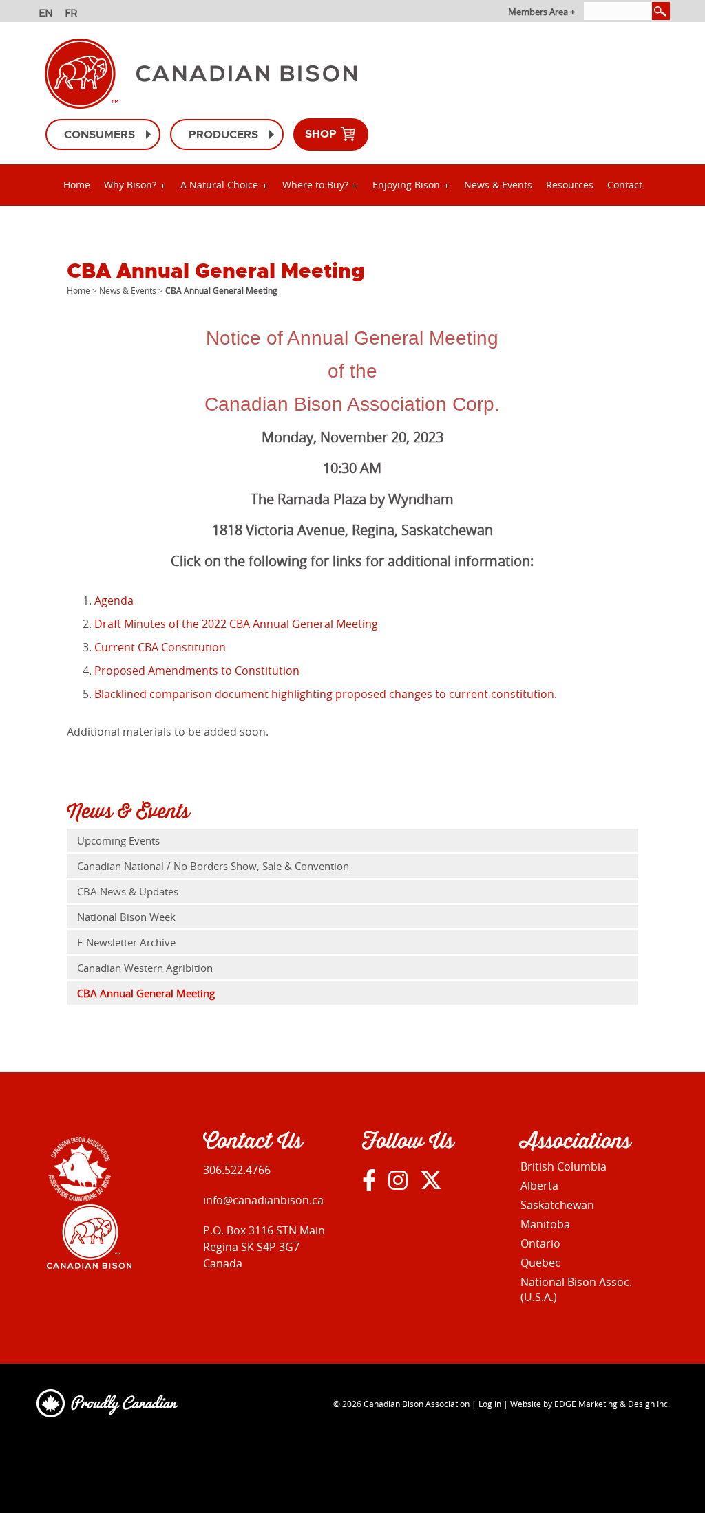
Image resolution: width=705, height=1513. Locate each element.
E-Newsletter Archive (126, 942)
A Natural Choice (219, 184)
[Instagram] (398, 1180)
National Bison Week (126, 917)
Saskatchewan (557, 1204)
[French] (73, 14)
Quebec (540, 1262)
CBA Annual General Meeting (146, 993)
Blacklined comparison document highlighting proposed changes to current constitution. (325, 693)
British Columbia (563, 1166)
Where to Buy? (315, 184)
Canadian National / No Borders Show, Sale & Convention (213, 866)
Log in (489, 1403)
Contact (624, 184)
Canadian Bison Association (417, 1403)
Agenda (114, 600)
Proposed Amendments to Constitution (196, 670)
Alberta (539, 1185)
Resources (569, 184)
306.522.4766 (237, 1169)
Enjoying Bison (406, 184)
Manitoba (545, 1224)
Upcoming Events (118, 840)
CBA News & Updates (127, 891)
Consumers (99, 134)
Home (76, 184)
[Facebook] (369, 1180)
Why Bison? (130, 184)
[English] (47, 14)
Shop (322, 134)
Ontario (540, 1243)
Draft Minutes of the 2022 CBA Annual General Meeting (236, 623)
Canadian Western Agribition (145, 968)
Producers (223, 134)
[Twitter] (431, 1180)
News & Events (498, 184)
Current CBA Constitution (160, 647)
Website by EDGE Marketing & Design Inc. (590, 1403)
